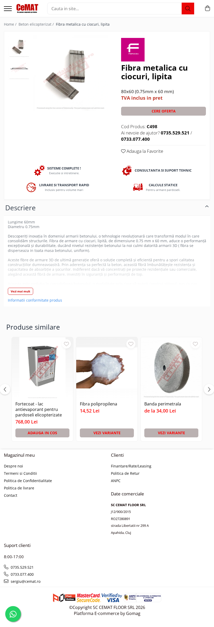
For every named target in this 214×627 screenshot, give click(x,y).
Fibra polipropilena (98, 404)
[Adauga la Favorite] (66, 343)
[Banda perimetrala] (171, 368)
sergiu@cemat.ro (25, 581)
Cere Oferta (164, 111)
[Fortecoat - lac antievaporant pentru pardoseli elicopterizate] (42, 368)
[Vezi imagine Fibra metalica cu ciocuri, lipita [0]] (19, 46)
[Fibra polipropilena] (107, 368)
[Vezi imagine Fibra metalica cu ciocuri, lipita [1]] (19, 69)
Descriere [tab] (20, 207)
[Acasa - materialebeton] (27, 8)
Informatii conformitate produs (35, 300)
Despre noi (13, 466)
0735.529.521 (22, 567)
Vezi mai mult (20, 291)
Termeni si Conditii (20, 473)
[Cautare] (188, 8)
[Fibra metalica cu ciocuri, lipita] (70, 73)
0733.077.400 (22, 574)
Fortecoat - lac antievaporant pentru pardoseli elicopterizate (38, 409)
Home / (10, 24)
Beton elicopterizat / (37, 24)
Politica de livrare (19, 487)
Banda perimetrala (162, 404)
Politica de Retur (125, 473)
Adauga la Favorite (144, 151)
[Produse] (8, 9)
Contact (10, 495)
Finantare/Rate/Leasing (131, 466)
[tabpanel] (70, 73)
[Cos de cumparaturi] (207, 8)
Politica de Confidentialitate (28, 480)
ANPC (116, 480)
